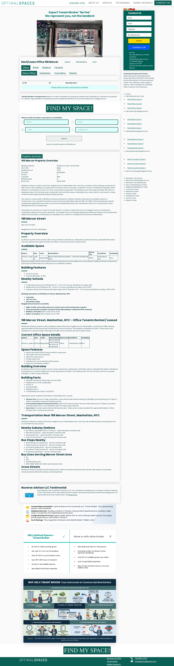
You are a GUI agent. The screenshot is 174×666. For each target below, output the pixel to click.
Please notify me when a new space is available (41, 118)
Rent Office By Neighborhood (137, 111)
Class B (67, 62)
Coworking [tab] (60, 73)
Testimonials (123, 2)
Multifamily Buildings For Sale (137, 187)
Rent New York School (134, 178)
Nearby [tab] (73, 73)
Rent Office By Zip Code (135, 96)
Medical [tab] (46, 67)
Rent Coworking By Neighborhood (139, 171)
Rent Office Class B (134, 104)
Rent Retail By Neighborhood (137, 131)
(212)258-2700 (141, 658)
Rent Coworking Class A (136, 159)
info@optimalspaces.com (145, 661)
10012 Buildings (81, 62)
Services (107, 2)
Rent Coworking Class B (136, 163)
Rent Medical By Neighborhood (138, 151)
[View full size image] (70, 38)
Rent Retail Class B (134, 124)
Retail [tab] (36, 67)
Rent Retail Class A (134, 119)
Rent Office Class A (134, 99)
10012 (59, 168)
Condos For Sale (132, 189)
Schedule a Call (139, 47)
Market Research (143, 2)
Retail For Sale (131, 200)
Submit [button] (64, 138)
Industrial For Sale (132, 196)
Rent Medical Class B (135, 144)
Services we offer (114, 658)
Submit (139, 41)
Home (128, 94)
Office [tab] (26, 67)
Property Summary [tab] (32, 156)
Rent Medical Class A (135, 139)
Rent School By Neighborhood (137, 180)
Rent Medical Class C (135, 148)
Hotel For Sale (131, 194)
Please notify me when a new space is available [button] (69, 87)
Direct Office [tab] (29, 73)
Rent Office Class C (134, 108)
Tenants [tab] (58, 67)
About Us (93, 2)
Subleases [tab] (45, 73)
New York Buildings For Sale (136, 185)
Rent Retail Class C (134, 128)
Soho (95, 62)
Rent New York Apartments (136, 183)
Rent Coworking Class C (136, 168)
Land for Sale (131, 198)
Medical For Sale (132, 191)
